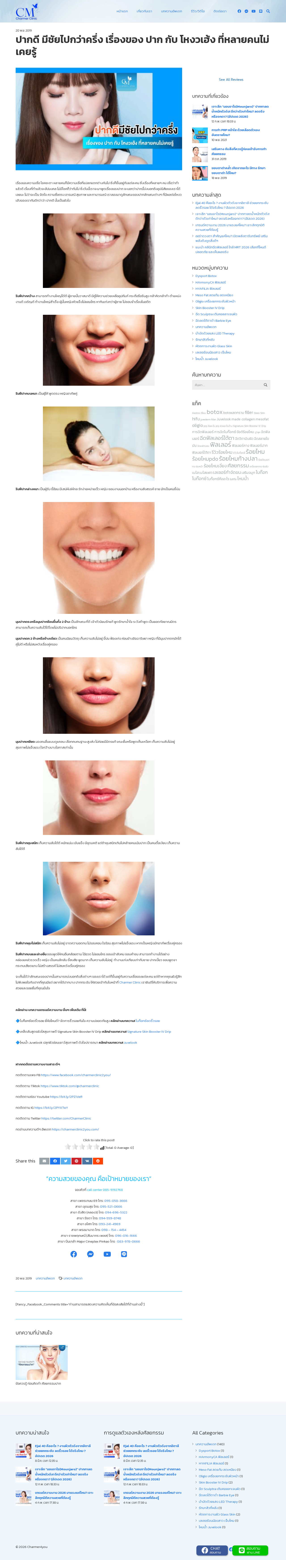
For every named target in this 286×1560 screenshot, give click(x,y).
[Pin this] (77, 1161)
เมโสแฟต (205, 472)
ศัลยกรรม (238, 465)
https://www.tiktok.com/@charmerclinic (70, 1085)
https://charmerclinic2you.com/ (75, 1129)
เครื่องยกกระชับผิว (259, 466)
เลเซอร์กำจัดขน (227, 472)
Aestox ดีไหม (199, 413)
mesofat (262, 419)
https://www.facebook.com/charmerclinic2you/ (76, 1074)
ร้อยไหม (255, 451)
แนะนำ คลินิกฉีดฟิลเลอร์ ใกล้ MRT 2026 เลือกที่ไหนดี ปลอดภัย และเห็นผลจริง (231, 249)
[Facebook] (239, 11)
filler (249, 412)
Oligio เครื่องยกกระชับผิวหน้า (216, 301)
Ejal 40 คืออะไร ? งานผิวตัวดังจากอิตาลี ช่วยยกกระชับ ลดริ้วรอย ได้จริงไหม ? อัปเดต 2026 (232, 205)
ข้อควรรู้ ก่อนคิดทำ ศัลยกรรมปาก (38, 1383)
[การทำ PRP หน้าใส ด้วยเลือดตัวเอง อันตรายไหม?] (200, 135)
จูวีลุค (257, 432)
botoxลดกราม (233, 412)
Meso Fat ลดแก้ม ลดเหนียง (214, 295)
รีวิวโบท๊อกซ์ (239, 453)
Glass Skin (259, 413)
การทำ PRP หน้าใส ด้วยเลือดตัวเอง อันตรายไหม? (236, 132)
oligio (197, 425)
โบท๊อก (262, 472)
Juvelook (224, 419)
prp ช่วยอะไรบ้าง (224, 426)
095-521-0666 (111, 1206)
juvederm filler (208, 419)
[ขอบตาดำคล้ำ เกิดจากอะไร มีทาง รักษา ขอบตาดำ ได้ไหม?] (200, 173)
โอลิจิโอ (233, 479)
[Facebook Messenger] (90, 1254)
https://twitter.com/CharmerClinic (66, 1118)
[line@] (260, 11)
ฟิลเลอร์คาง (240, 445)
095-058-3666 (115, 1200)
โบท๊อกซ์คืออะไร (218, 478)
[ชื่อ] (246, 11)
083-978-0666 (128, 1241)
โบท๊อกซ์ (199, 478)
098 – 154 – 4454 (113, 1229)
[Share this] (55, 1161)
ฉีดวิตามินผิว (244, 438)
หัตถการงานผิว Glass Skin (214, 346)
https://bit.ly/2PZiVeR (66, 1096)
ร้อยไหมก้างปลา (238, 458)
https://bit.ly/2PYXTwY (51, 1107)
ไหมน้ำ (243, 478)
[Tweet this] (66, 1161)
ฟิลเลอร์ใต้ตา (201, 452)
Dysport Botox (206, 275)
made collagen (243, 419)
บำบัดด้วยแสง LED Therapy (215, 333)
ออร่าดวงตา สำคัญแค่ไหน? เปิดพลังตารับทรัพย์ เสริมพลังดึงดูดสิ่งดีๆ (232, 238)
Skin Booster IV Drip (210, 307)
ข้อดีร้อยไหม (245, 431)
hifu (196, 418)
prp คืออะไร (209, 426)
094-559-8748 (110, 1218)
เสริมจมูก (248, 472)
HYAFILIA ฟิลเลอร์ (208, 288)
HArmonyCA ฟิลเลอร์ (211, 282)
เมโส (195, 472)
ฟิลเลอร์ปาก (259, 445)
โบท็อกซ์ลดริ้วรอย (148, 1020)
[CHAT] (205, 1550)
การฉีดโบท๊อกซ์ (225, 431)
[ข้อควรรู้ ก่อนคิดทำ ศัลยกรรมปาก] (42, 1362)
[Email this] (44, 1161)
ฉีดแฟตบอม (203, 446)
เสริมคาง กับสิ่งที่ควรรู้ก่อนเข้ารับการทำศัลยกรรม (239, 151)
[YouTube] (253, 11)
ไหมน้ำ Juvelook (207, 358)
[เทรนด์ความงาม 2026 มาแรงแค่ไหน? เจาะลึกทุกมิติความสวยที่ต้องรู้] (23, 1498)
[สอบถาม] (242, 1550)
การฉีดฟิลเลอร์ (203, 431)
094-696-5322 (116, 1212)
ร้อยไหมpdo (205, 459)
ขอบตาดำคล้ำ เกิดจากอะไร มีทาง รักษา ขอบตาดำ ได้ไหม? (238, 170)
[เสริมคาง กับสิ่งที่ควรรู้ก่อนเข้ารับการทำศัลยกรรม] (200, 154)
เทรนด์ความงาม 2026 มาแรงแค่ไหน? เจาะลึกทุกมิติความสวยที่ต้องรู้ (230, 227)
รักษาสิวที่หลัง (205, 339)
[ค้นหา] (268, 11)
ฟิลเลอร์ (220, 444)
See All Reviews (231, 79)
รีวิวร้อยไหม (222, 452)
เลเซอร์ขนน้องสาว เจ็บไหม (213, 352)
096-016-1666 (126, 1235)
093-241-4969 (109, 1223)
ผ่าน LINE (253, 1552)
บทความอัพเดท (206, 326)
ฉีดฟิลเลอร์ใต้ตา (217, 438)
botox (215, 411)
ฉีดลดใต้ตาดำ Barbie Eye (213, 320)
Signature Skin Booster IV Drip (249, 426)
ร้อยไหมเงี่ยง (215, 465)
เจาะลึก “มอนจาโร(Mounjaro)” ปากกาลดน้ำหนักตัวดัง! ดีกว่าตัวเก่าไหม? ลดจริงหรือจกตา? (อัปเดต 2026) (240, 111)
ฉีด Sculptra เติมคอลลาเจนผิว (216, 314)
